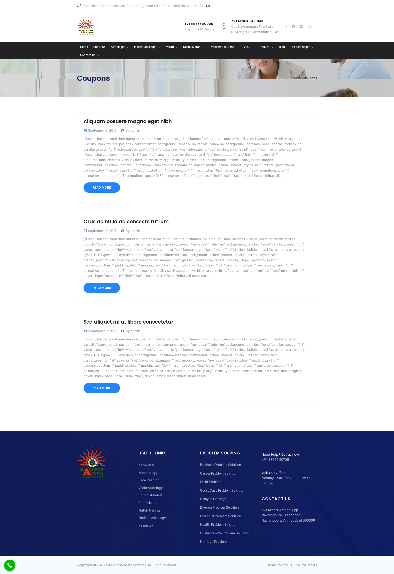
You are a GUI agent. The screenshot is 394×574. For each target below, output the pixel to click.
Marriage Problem (213, 542)
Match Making (149, 510)
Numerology (148, 473)
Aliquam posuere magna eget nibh (128, 121)
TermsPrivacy (277, 565)
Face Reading (149, 480)
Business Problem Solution (220, 465)
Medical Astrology (152, 518)
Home (84, 47)
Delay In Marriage (213, 499)
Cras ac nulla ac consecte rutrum (126, 221)
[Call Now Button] (9, 565)
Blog (282, 47)
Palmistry (146, 525)
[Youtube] (294, 26)
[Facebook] (287, 26)
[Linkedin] (302, 26)
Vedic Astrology (151, 488)
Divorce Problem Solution (219, 507)
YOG (246, 47)
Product (264, 47)
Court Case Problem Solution (222, 490)
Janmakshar (148, 503)
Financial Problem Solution (220, 516)
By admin (133, 131)
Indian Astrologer (145, 47)
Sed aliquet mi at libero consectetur (128, 321)
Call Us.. (205, 6)
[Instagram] (308, 26)
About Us (99, 47)
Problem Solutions (222, 47)
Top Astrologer (300, 47)
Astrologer (118, 47)
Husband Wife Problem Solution (224, 533)
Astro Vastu (148, 465)
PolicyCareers (306, 565)
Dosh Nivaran (191, 47)
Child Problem (210, 482)
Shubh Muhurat (151, 495)
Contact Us (87, 55)
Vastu (170, 47)
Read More (102, 187)
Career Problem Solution (218, 473)
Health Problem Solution (218, 525)
